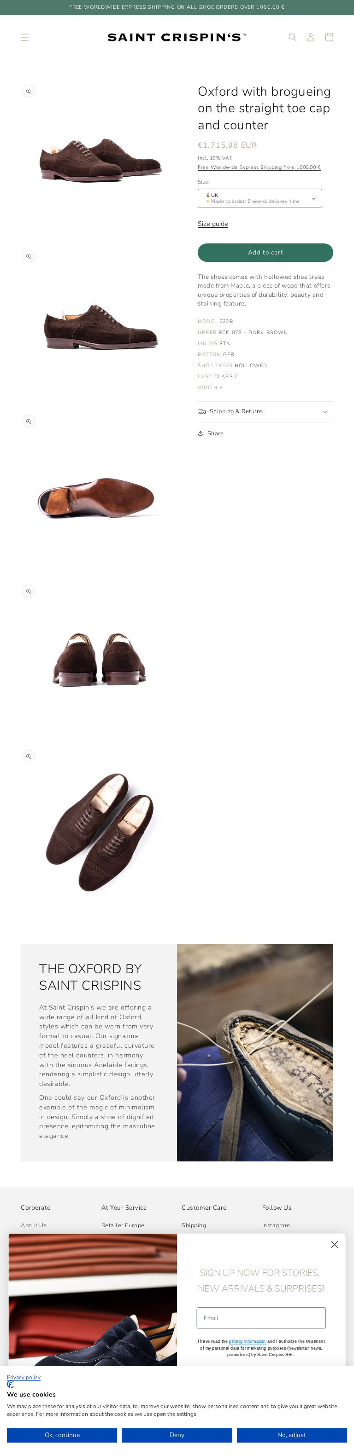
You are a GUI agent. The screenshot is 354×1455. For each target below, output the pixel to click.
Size (203, 181)
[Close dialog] (334, 1244)
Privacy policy (24, 1377)
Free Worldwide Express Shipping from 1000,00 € (259, 167)
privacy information (247, 1341)
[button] (25, 37)
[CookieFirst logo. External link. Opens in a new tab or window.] (10, 1384)
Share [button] (215, 433)
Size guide (213, 223)
